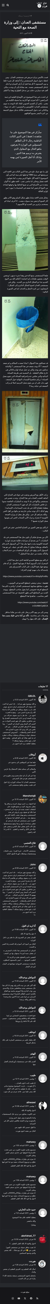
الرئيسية (27, 16)
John (33, 864)
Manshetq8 (29, 795)
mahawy (31, 1141)
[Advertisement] (25, 653)
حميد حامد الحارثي (27, 1209)
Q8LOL (32, 696)
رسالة (20, 16)
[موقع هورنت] (42, 5)
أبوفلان (32, 754)
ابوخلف (32, 1032)
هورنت (32, 1261)
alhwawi (31, 1102)
